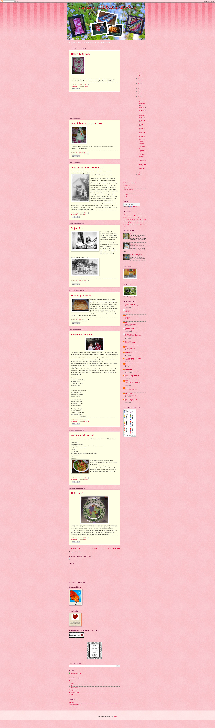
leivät (85, 321)
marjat (133, 222)
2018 (139, 81)
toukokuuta (142, 120)
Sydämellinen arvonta (130, 342)
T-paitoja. (127, 365)
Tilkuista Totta (129, 394)
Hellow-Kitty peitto (81, 53)
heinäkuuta (142, 115)
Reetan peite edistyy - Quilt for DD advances (133, 383)
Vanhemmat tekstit (114, 548)
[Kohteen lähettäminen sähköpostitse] (73, 88)
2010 (139, 172)
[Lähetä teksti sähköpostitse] (88, 84)
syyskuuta (141, 110)
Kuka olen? (126, 187)
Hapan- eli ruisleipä (128, 189)
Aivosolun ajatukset (130, 304)
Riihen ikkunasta (129, 347)
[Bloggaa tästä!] (74, 88)
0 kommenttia (74, 214)
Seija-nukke (77, 228)
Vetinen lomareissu (129, 354)
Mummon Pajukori (130, 328)
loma (127, 222)
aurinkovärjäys (136, 218)
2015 (139, 88)
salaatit (86, 479)
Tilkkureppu (128, 369)
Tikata (70, 685)
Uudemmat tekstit (75, 548)
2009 (139, 174)
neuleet (136, 222)
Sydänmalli (126, 192)
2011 (139, 99)
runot (124, 224)
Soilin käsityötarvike (74, 687)
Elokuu (127, 318)
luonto (129, 222)
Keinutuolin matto (129, 376)
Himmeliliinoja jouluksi (130, 324)
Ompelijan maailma (73, 690)
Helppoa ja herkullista (82, 295)
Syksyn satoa (126, 185)
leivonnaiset (140, 221)
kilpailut (144, 219)
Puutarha (129, 216)
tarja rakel (78, 84)
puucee (144, 222)
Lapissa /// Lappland (130, 359)
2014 (139, 91)
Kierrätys (140, 214)
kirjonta (124, 221)
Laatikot (144, 214)
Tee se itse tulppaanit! (130, 330)
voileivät (131, 226)
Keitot (136, 214)
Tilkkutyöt (86, 86)
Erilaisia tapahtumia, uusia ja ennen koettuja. (134, 316)
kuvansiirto (134, 221)
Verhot (144, 216)
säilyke (136, 224)
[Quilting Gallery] (75, 673)
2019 (139, 78)
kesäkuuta (141, 118)
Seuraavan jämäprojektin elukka (132, 306)
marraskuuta (142, 103)
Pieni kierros (128, 311)
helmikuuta (142, 132)
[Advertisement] (94, 104)
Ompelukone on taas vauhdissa (86, 123)
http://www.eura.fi (73, 707)
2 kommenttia (74, 282)
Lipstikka (125, 194)
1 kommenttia (74, 86)
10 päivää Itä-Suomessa (130, 395)
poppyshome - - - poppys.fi (131, 334)
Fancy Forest (133, 234)
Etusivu (94, 548)
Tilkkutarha (71, 683)
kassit (140, 219)
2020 (139, 76)
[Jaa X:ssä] (76, 88)
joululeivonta (126, 219)
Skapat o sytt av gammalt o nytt (133, 358)
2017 (139, 83)
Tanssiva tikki (128, 364)
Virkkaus (125, 217)
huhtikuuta (141, 124)
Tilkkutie (127, 388)
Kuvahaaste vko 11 (129, 401)
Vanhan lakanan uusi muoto (129, 183)
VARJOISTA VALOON (131, 399)
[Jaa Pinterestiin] (79, 88)
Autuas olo (128, 310)
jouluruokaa (132, 219)
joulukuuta (142, 101)
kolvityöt (129, 221)
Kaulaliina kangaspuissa (130, 348)
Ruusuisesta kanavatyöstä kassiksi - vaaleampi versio (133, 336)
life (85, 214)
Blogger (115, 716)
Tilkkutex (71, 681)
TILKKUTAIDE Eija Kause (132, 375)
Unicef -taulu (77, 493)
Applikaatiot (126, 214)
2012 (139, 96)
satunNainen (128, 352)
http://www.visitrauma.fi (74, 704)
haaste (141, 218)
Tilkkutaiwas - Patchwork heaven (133, 381)
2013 (139, 93)
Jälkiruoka (132, 214)
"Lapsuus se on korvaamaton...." (87, 167)
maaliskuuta (142, 128)
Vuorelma (71, 694)
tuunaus (144, 224)
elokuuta (141, 112)
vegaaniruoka (126, 226)
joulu (145, 218)
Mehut (124, 216)
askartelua (130, 217)
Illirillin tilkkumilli (130, 323)
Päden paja (128, 341)
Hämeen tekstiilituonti (74, 692)
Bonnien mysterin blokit (136, 254)
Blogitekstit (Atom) (76, 552)
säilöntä (140, 224)
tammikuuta (142, 136)
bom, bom (71, 702)
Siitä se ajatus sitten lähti (131, 389)
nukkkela (86, 421)
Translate (135, 206)
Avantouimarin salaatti (82, 435)
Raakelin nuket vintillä (82, 334)
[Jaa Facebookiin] (78, 88)
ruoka (128, 224)
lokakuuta (141, 107)
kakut (137, 219)
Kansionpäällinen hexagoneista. (132, 371)
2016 (139, 86)
